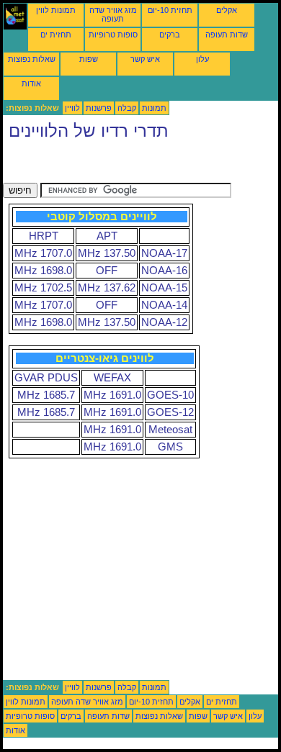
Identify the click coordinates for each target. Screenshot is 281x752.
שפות (88, 59)
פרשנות (99, 108)
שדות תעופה (226, 34)
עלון (202, 59)
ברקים (169, 34)
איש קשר (145, 59)
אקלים (226, 10)
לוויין (72, 108)
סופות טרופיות (113, 34)
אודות (31, 83)
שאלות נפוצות (31, 59)
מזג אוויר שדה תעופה (113, 14)
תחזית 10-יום (170, 10)
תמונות (154, 108)
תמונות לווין (56, 10)
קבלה (126, 108)
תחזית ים (55, 34)
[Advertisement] (118, 165)
